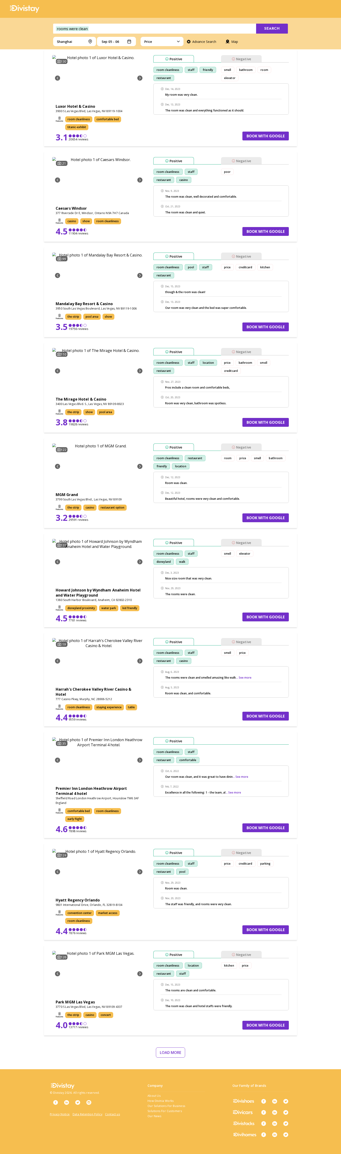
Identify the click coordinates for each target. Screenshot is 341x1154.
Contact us (112, 1114)
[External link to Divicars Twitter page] (285, 1112)
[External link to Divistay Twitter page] (77, 1102)
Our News (154, 1116)
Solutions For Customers (165, 1111)
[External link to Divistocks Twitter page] (285, 1123)
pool (191, 267)
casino (183, 180)
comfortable (187, 760)
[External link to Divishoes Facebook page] (263, 1101)
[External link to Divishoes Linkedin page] (274, 1101)
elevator (229, 78)
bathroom (246, 70)
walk (182, 562)
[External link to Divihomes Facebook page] (263, 1134)
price (227, 267)
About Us (154, 1096)
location (208, 363)
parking (265, 864)
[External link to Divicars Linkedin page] (274, 1112)
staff (191, 70)
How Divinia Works (161, 1101)
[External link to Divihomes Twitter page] (285, 1134)
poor (227, 172)
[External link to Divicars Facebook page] (263, 1112)
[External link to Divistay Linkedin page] (66, 1102)
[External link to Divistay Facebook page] (55, 1102)
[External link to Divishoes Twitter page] (285, 1101)
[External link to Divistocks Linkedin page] (274, 1123)
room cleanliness (168, 70)
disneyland (164, 562)
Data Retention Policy (87, 1114)
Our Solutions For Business (166, 1106)
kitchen (265, 267)
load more (170, 1052)
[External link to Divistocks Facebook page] (263, 1123)
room (264, 70)
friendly (208, 70)
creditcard (245, 267)
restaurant (164, 78)
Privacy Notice (60, 1114)
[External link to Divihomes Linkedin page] (274, 1134)
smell (227, 70)
